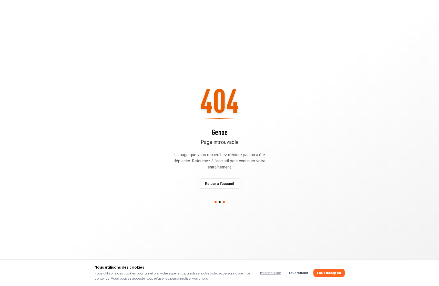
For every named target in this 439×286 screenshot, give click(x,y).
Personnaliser (270, 273)
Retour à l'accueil (219, 184)
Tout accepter (329, 273)
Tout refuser (298, 273)
